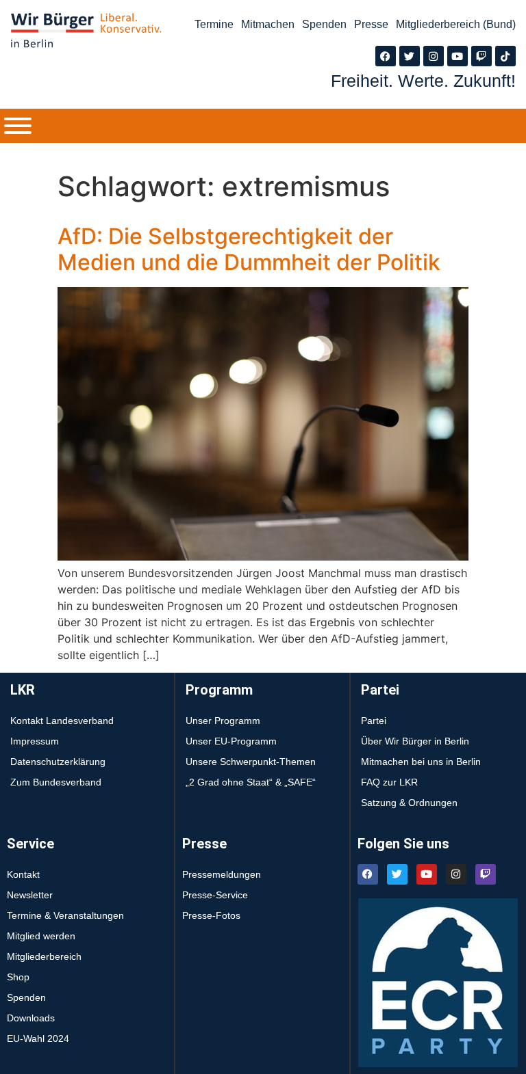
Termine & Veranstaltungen (65, 915)
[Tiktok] (505, 56)
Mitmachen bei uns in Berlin (421, 761)
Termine (214, 24)
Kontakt (23, 874)
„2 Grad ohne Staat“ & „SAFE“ (251, 782)
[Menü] (18, 126)
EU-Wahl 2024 (38, 1038)
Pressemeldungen (221, 874)
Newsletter (30, 894)
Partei (373, 720)
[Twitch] (481, 56)
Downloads (31, 1017)
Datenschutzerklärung (57, 761)
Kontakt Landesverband (62, 720)
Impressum (34, 741)
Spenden (324, 24)
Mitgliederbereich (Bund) (456, 24)
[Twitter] (409, 56)
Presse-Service (215, 894)
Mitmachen (268, 24)
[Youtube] (457, 56)
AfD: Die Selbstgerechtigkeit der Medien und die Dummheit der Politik (249, 249)
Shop (18, 976)
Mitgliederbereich (44, 956)
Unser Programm (223, 720)
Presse (371, 24)
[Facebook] (385, 56)
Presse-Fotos (211, 915)
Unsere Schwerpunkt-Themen (251, 761)
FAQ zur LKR (389, 782)
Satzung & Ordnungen (409, 802)
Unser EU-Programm (231, 741)
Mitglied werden (41, 935)
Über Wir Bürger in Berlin (415, 741)
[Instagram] (433, 56)
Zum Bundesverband (55, 782)
